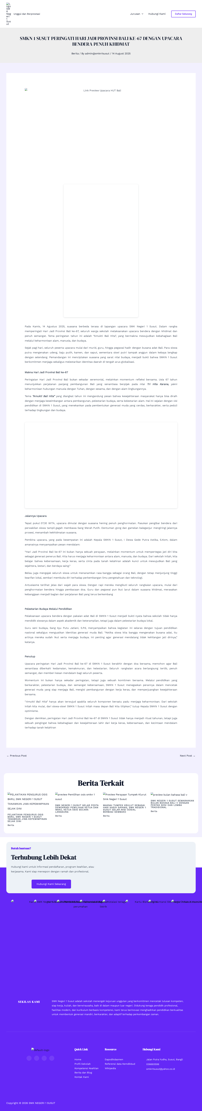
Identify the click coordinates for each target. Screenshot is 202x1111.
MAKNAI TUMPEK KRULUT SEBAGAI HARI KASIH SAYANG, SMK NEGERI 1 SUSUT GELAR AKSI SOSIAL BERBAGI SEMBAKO (124, 808)
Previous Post (17, 755)
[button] (141, 14)
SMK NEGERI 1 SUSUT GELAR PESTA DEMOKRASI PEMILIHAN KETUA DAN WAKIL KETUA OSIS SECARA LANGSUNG (76, 808)
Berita (75, 53)
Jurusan (135, 13)
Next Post (187, 755)
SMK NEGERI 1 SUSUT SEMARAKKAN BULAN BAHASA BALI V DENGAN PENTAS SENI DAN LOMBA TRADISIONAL (172, 804)
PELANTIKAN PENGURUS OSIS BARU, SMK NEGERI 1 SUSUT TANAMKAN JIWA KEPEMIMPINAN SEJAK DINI (27, 817)
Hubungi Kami (157, 13)
